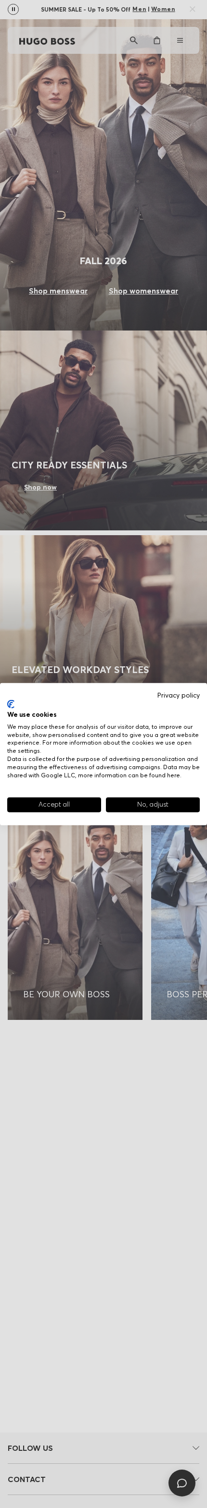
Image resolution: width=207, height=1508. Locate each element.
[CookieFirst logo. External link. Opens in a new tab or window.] (10, 704)
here (173, 774)
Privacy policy (178, 695)
